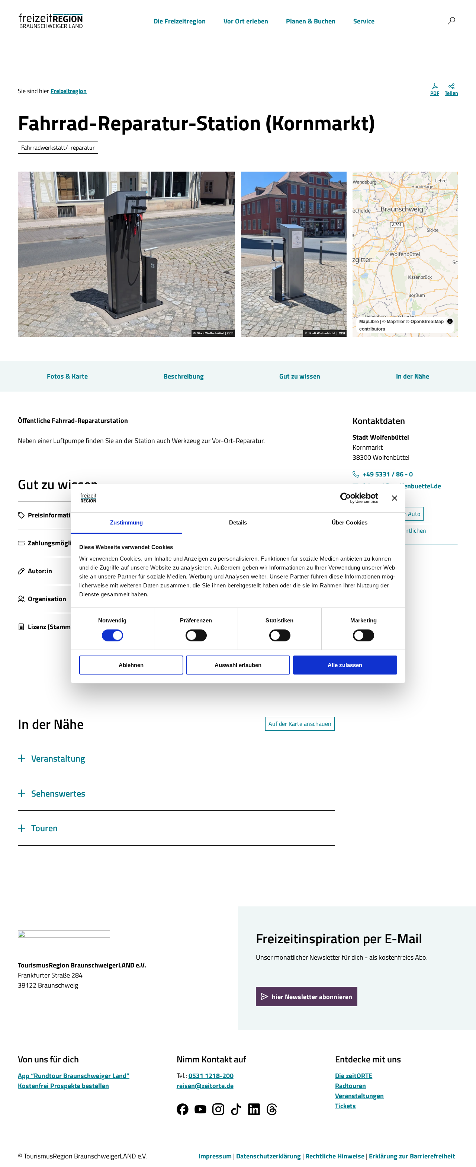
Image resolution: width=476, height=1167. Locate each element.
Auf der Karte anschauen (299, 723)
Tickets (345, 1106)
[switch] (196, 635)
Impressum (215, 1156)
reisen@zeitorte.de (205, 1086)
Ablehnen (131, 665)
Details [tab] (238, 522)
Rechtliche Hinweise (334, 1156)
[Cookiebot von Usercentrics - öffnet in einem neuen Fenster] (345, 498)
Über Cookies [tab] (349, 522)
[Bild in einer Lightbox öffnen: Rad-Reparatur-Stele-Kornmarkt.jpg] (126, 254)
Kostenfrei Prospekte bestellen (63, 1086)
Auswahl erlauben (238, 665)
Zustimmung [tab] (126, 522)
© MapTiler (393, 321)
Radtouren (350, 1086)
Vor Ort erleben (245, 21)
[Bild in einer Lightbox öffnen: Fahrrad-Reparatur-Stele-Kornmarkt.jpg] (294, 254)
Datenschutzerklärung (268, 1156)
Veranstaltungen (359, 1096)
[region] (405, 254)
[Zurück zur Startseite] (50, 21)
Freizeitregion (69, 90)
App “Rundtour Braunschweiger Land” (73, 1076)
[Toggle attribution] (450, 321)
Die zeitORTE (353, 1076)
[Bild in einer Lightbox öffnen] (64, 941)
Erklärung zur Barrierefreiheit (412, 1156)
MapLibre (369, 321)
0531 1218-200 (211, 1076)
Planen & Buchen (310, 21)
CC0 (230, 333)
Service (363, 21)
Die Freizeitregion (180, 21)
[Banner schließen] (394, 498)
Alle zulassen (345, 665)
